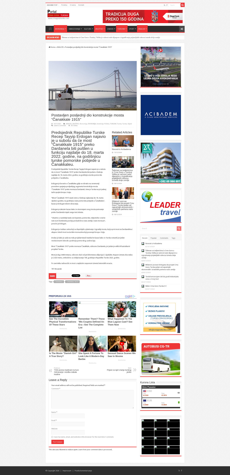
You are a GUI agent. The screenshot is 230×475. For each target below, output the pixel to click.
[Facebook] (167, 5)
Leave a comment (60, 125)
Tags (173, 238)
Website (54, 429)
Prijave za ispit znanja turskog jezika (119, 370)
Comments (164, 238)
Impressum (67, 471)
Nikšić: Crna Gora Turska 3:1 (156, 286)
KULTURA (87, 29)
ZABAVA (110, 29)
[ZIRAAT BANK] (143, 16)
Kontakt (81, 5)
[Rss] (165, 5)
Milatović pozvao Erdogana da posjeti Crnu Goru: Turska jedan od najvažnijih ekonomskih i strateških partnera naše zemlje (123, 206)
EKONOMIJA (59, 29)
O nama (73, 5)
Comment (55, 389)
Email (54, 420)
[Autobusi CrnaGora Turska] (160, 359)
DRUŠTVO (99, 29)
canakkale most (73, 282)
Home (50, 28)
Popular (154, 238)
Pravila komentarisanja (83, 471)
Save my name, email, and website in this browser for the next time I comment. (84, 437)
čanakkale (59, 282)
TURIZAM (121, 29)
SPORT (131, 29)
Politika (106, 124)
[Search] (183, 5)
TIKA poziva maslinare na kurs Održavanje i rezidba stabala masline (66, 371)
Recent (144, 238)
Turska (119, 124)
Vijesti (130, 124)
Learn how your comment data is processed (95, 450)
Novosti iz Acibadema (121, 149)
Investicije (100, 124)
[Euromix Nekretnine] (161, 163)
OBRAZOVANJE (74, 29)
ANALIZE (141, 29)
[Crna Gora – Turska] (58, 14)
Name (54, 412)
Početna (64, 5)
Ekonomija (83, 124)
